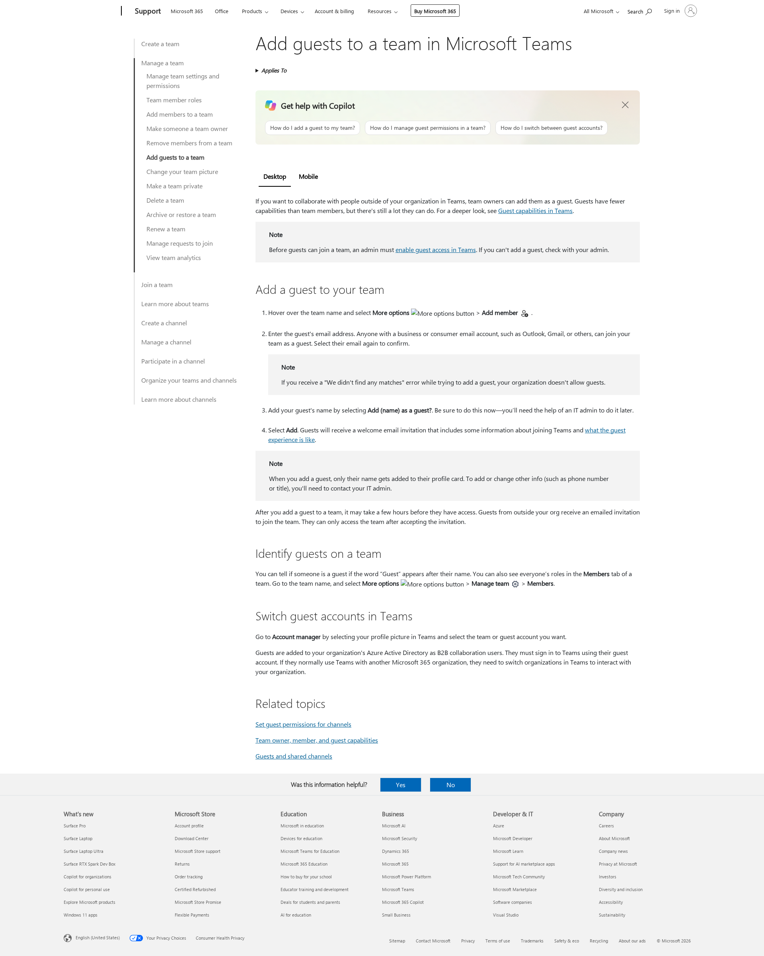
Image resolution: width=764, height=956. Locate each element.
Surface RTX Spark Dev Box (89, 864)
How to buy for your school (306, 877)
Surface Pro (75, 826)
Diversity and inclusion (621, 889)
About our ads (632, 941)
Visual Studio (505, 915)
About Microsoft (614, 838)
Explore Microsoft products (89, 902)
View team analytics (173, 257)
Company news (613, 851)
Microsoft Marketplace (515, 889)
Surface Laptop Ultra (83, 851)
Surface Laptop (78, 838)
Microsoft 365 (187, 11)
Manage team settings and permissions (182, 81)
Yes (400, 784)
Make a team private (174, 186)
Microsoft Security (399, 838)
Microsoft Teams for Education (310, 851)
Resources (380, 11)
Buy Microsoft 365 (435, 11)
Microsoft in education (302, 826)
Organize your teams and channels (189, 380)
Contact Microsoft (433, 941)
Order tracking (189, 877)
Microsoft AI (393, 826)
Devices (289, 11)
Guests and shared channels (293, 756)
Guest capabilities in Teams (535, 210)
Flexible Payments (192, 915)
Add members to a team (179, 114)
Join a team (157, 284)
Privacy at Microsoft (618, 864)
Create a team (160, 43)
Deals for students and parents (310, 902)
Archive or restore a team (181, 214)
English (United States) (98, 937)
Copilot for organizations (87, 877)
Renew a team (165, 229)
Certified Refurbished (195, 889)
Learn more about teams (175, 303)
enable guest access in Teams (436, 249)
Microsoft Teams (398, 889)
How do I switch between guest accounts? (551, 127)
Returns (182, 864)
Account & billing (334, 11)
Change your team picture (182, 171)
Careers (606, 826)
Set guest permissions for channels (303, 724)
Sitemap (397, 941)
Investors (607, 877)
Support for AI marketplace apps (524, 864)
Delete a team (165, 200)
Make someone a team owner (187, 128)
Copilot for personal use (87, 889)
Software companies (512, 902)
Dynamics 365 (395, 851)
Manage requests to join (179, 243)
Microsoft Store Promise (198, 902)
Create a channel (164, 323)
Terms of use (497, 941)
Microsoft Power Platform (406, 877)
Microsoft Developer (512, 838)
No (450, 784)
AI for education (296, 915)
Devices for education (301, 838)
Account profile (189, 826)
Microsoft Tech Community (519, 877)
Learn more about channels (178, 399)
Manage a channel (166, 342)
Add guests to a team (175, 157)
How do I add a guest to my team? (312, 127)
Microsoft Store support (197, 851)
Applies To (273, 70)
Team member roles (174, 100)
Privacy (468, 941)
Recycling (599, 941)
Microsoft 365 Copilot (403, 902)
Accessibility (611, 902)
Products (252, 11)
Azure (498, 826)
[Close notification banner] (625, 105)
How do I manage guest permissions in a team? (427, 127)
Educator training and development (315, 889)
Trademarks (532, 941)
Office (221, 11)
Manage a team (162, 63)
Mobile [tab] (308, 176)
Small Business (396, 915)
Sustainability (612, 915)
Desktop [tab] (274, 176)
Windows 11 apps (80, 915)
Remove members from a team (189, 143)
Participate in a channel (173, 361)
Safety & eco (566, 941)
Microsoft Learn (508, 851)
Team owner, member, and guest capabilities (316, 740)
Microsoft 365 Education (304, 864)
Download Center (192, 838)
